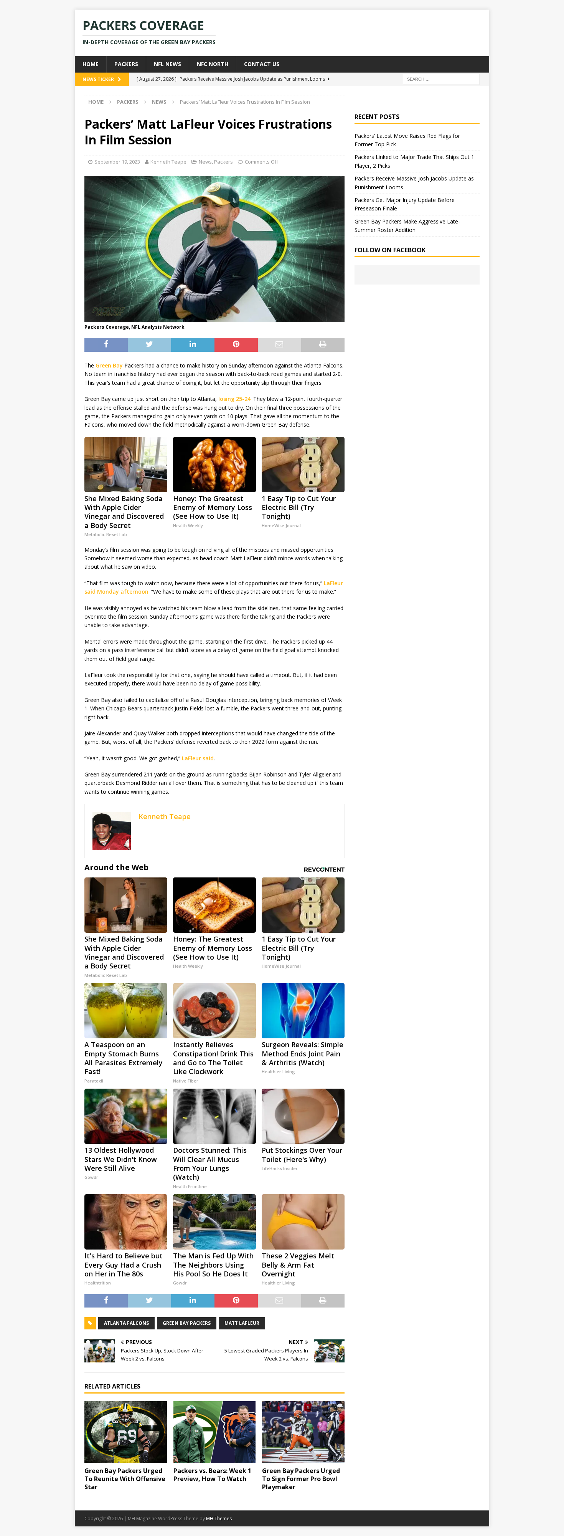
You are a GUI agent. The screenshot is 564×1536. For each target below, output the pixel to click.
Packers (126, 64)
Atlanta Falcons (126, 1323)
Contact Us (261, 64)
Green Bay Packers (187, 1323)
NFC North (212, 64)
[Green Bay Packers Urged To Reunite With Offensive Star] (125, 1432)
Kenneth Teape (168, 161)
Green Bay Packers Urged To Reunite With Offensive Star (124, 1478)
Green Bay (109, 365)
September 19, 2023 (117, 161)
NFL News (167, 64)
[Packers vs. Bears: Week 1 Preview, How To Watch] (214, 1432)
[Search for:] (441, 78)
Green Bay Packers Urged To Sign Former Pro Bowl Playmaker (301, 1478)
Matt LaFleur (241, 1323)
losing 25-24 (234, 398)
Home (90, 64)
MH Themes (219, 1518)
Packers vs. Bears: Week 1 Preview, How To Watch (212, 1474)
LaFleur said (198, 758)
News (205, 161)
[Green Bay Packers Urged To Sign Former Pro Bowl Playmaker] (303, 1432)
